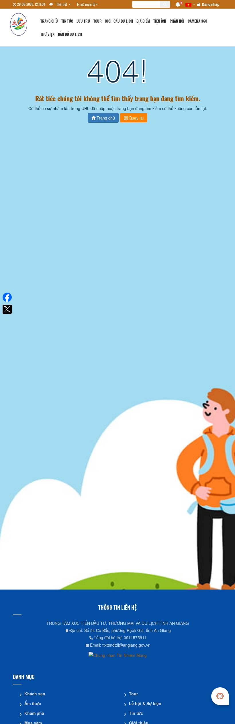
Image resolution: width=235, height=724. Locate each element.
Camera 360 (197, 21)
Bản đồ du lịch (70, 34)
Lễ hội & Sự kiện (145, 703)
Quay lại (136, 118)
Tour (97, 21)
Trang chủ (49, 21)
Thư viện (47, 34)
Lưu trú (83, 21)
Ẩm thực (32, 703)
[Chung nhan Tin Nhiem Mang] (118, 655)
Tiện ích (159, 21)
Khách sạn (34, 693)
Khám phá (34, 713)
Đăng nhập (210, 4)
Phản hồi (177, 21)
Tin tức (67, 21)
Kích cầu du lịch (119, 21)
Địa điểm (143, 21)
